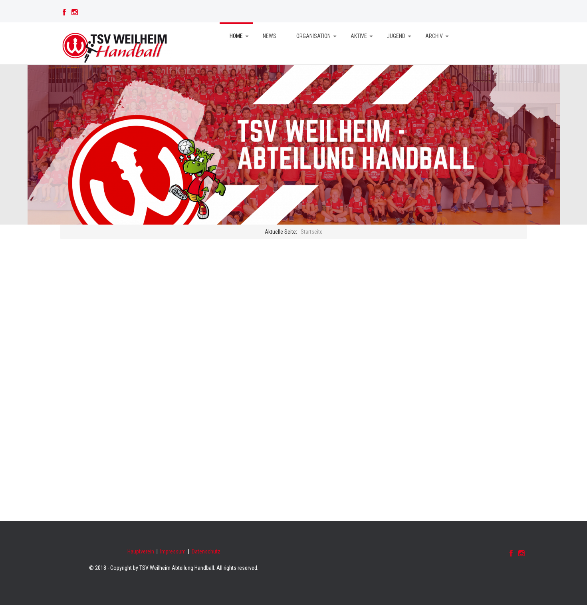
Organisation (313, 36)
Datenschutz (206, 551)
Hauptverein (140, 551)
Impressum (173, 551)
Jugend (396, 36)
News (269, 36)
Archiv (434, 36)
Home (236, 36)
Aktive (359, 36)
